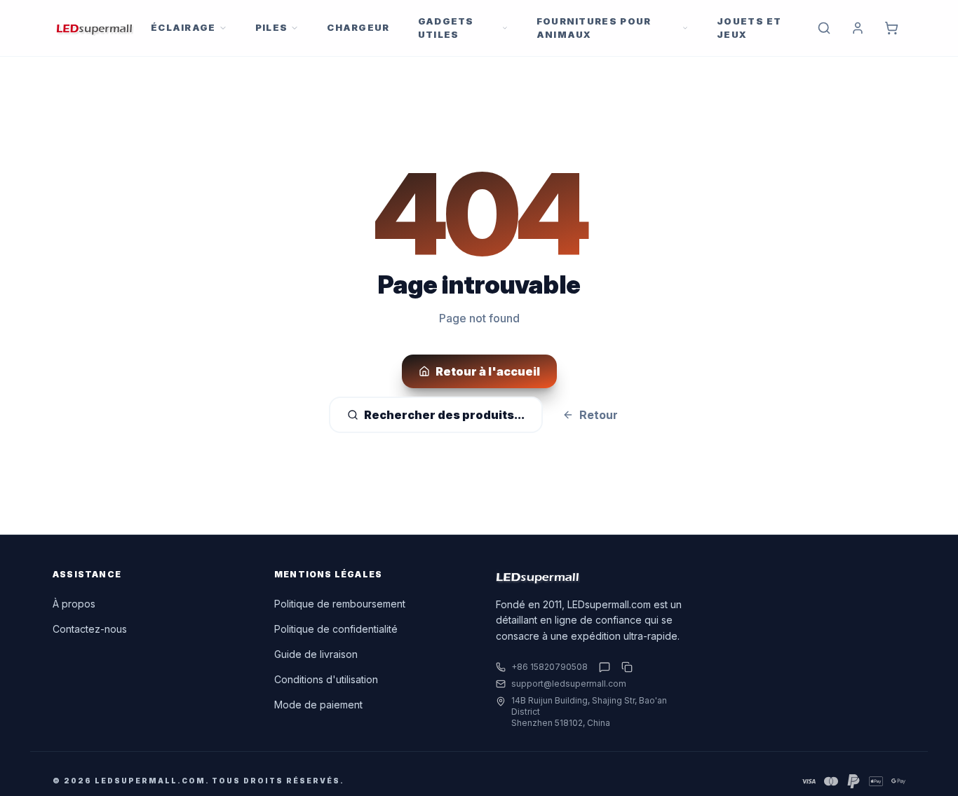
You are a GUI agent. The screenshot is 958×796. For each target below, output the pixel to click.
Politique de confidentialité (336, 629)
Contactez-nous (90, 629)
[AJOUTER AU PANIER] (891, 28)
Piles (271, 27)
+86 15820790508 (549, 666)
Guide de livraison (316, 654)
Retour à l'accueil (488, 371)
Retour (598, 415)
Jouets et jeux (749, 28)
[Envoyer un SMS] (604, 667)
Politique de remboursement (339, 604)
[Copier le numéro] (624, 667)
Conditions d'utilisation (326, 679)
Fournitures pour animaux (594, 28)
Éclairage (183, 27)
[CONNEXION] (858, 28)
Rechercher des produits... (444, 415)
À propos (74, 604)
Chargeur (358, 27)
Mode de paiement (318, 705)
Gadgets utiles (446, 28)
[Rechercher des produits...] (824, 28)
